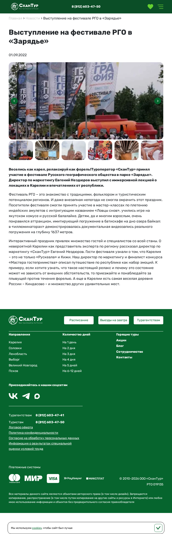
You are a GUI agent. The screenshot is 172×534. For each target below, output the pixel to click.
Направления (19, 334)
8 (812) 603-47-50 (86, 7)
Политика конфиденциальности (33, 433)
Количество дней (76, 334)
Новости (33, 18)
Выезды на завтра (113, 320)
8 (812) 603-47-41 (50, 415)
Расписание (78, 320)
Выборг (14, 359)
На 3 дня (68, 354)
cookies (37, 528)
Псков (13, 371)
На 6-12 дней (72, 371)
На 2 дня (68, 348)
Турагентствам (148, 320)
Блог (120, 346)
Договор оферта (21, 427)
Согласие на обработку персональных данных (44, 438)
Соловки (15, 348)
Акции (121, 340)
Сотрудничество (129, 352)
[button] (157, 101)
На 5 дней (69, 365)
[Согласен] (158, 528)
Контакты (124, 357)
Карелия (15, 342)
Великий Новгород (23, 365)
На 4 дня (68, 359)
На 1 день (69, 342)
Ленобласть (18, 354)
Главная (15, 18)
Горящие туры (127, 334)
